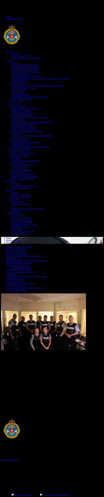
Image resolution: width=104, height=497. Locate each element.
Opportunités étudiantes (20, 197)
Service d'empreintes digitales (23, 88)
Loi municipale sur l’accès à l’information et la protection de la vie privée (40, 79)
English (9, 16)
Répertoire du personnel (20, 204)
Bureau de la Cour (18, 120)
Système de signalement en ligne (24, 65)
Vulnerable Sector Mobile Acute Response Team (30, 147)
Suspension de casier (19, 81)
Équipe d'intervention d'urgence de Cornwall (29, 117)
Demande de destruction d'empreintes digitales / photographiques (37, 85)
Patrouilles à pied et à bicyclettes (24, 108)
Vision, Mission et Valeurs (21, 220)
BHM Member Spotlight (21, 267)
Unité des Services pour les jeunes (24, 142)
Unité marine (16, 133)
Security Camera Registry (21, 99)
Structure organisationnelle (21, 222)
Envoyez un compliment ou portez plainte (28, 209)
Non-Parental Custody (20, 94)
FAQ (13, 206)
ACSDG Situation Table (21, 170)
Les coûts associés (18, 90)
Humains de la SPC (19, 234)
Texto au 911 (16, 211)
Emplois (9, 190)
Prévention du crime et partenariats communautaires (31, 122)
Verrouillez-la (16, 158)
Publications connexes (20, 227)
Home (8, 238)
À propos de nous (13, 213)
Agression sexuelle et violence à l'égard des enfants (31, 136)
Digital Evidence (18, 92)
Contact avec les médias (20, 56)
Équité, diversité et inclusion (22, 126)
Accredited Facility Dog (20, 145)
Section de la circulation (20, 110)
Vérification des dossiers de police (24, 67)
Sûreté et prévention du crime (18, 152)
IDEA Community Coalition (22, 179)
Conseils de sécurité (19, 156)
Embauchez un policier (20, 74)
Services (9, 60)
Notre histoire (16, 229)
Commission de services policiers (24, 224)
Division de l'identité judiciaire (23, 129)
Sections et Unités (13, 104)
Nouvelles (10, 51)
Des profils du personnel (21, 218)
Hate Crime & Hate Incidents (22, 174)
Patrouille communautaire (21, 115)
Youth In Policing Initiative (22, 149)
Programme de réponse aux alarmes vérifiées (29, 97)
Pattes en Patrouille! (19, 172)
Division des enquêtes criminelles (24, 124)
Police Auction (17, 101)
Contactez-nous (12, 199)
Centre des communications (22, 113)
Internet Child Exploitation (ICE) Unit (26, 131)
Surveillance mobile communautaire (25, 161)
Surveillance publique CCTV (23, 165)
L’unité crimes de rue (19, 138)
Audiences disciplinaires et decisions (25, 58)
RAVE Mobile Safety (19, 167)
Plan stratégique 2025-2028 (22, 231)
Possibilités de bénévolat (21, 195)
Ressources (10, 181)
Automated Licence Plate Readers (24, 177)
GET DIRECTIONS (9, 460)
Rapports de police (18, 83)
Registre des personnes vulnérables (25, 72)
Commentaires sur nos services (23, 186)
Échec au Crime (17, 163)
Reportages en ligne (14, 19)
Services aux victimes (19, 140)
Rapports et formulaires (20, 188)
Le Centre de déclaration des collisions (26, 76)
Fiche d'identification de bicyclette (24, 69)
